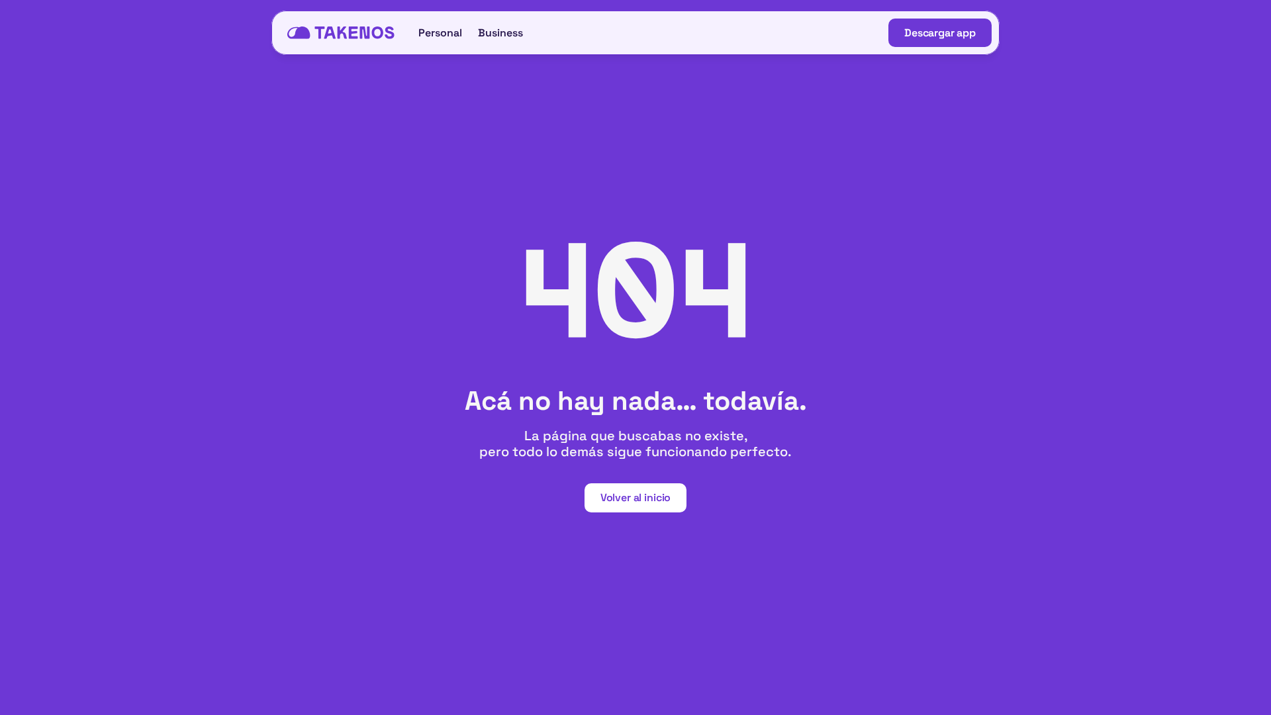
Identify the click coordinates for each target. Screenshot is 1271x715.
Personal (440, 33)
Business (500, 33)
